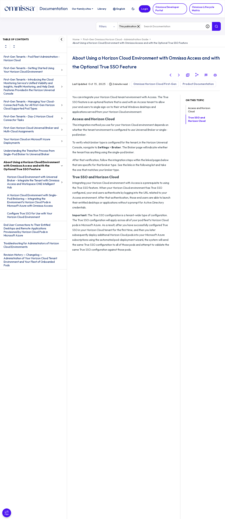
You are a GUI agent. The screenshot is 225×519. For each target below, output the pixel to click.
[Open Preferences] (6, 512)
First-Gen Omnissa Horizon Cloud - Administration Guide (115, 39)
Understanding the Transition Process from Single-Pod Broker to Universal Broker (29, 152)
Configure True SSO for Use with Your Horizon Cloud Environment (29, 215)
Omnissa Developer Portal (167, 8)
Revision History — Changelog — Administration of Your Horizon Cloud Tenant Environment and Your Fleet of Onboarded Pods (30, 260)
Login (144, 8)
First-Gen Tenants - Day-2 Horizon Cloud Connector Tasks (28, 118)
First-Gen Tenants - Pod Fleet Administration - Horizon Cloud (32, 58)
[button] (133, 8)
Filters (103, 26)
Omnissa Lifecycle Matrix (203, 8)
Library (102, 8)
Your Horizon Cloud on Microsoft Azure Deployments (27, 140)
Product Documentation (198, 84)
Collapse (14, 46)
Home (76, 39)
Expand (6, 46)
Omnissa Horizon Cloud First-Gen (154, 84)
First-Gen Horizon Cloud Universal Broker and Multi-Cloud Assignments (31, 129)
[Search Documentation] (216, 26)
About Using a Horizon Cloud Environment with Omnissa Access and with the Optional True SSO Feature (32, 165)
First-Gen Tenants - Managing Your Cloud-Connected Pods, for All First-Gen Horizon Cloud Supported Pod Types (29, 105)
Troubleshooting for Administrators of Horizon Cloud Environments (31, 245)
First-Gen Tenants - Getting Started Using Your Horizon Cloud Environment (29, 69)
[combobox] (160, 26)
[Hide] (61, 39)
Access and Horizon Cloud (199, 110)
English (120, 8)
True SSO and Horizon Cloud (196, 119)
